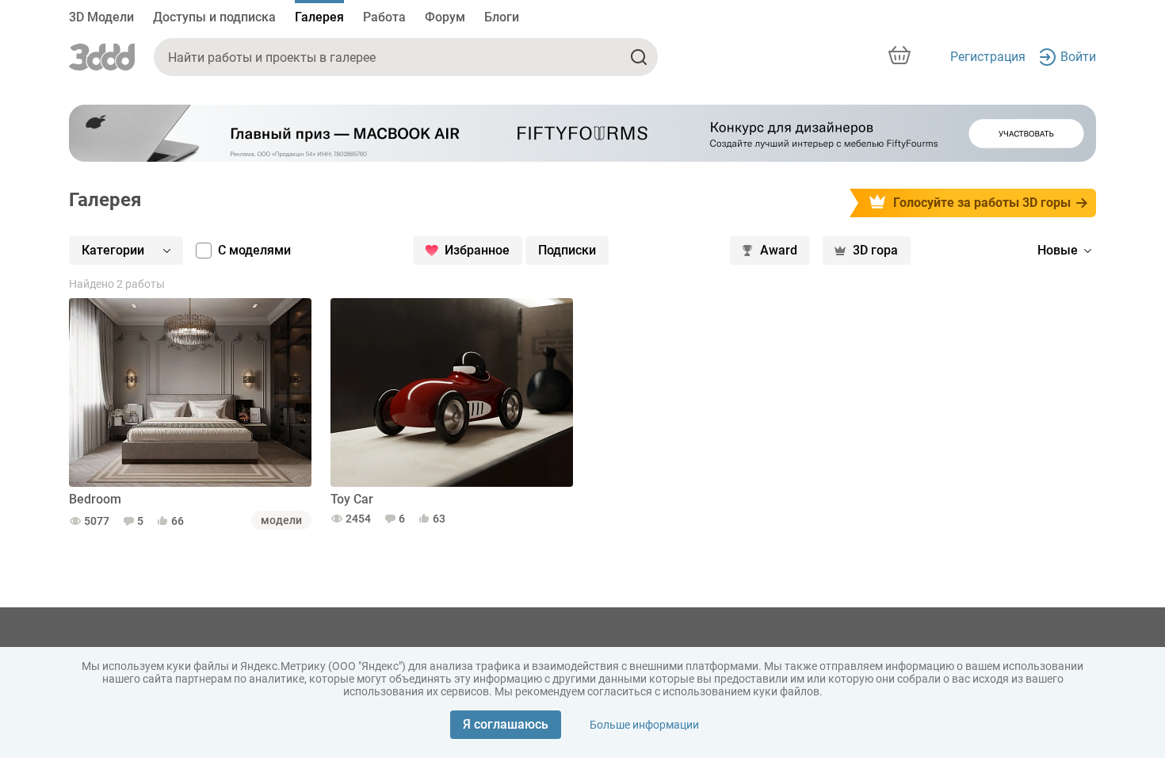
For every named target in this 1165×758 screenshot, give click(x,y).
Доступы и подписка (214, 17)
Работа (384, 17)
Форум (445, 17)
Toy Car (351, 499)
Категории (113, 250)
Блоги (501, 17)
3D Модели (101, 17)
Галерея (319, 17)
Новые (1057, 250)
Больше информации (644, 724)
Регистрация (988, 56)
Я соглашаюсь (505, 724)
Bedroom (95, 499)
